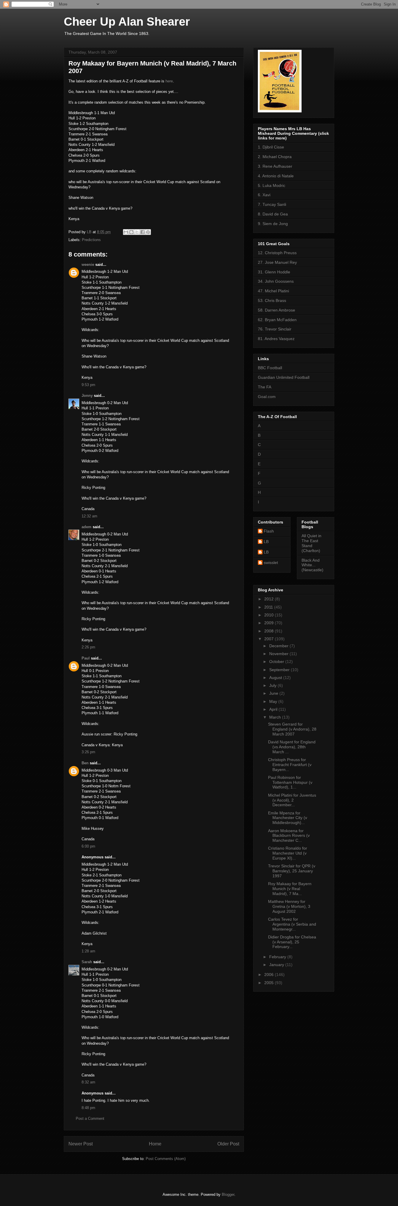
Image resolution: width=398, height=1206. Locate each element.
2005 (269, 982)
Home (155, 1143)
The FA (264, 387)
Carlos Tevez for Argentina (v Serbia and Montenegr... (292, 924)
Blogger (228, 1194)
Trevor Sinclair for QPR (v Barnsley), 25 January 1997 (291, 871)
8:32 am (88, 1082)
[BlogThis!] (131, 232)
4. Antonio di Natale (276, 176)
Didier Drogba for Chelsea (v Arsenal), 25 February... (292, 942)
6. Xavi (264, 194)
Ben (85, 763)
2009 (269, 622)
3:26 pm (88, 752)
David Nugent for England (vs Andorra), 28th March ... (292, 747)
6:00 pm (88, 846)
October (277, 661)
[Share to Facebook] (142, 232)
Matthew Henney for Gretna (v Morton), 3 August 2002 (289, 906)
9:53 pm (88, 385)
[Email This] (126, 232)
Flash (269, 531)
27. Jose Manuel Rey (277, 262)
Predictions (91, 240)
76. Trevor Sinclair (274, 329)
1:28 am (88, 951)
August (276, 677)
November (279, 653)
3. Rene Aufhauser (275, 166)
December (279, 645)
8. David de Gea (273, 214)
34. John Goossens (276, 281)
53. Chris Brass (272, 300)
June (274, 693)
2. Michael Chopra (275, 156)
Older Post (228, 1143)
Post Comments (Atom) (166, 1159)
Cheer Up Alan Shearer (127, 21)
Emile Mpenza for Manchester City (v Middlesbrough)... (287, 818)
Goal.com (267, 396)
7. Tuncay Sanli (272, 204)
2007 (269, 638)
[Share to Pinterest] (148, 232)
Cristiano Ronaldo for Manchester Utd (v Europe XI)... (287, 853)
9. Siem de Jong (273, 223)
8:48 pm (88, 1108)
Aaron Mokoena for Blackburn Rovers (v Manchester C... (289, 835)
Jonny (87, 395)
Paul (86, 658)
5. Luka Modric (271, 185)
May (273, 701)
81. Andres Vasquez (276, 338)
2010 (269, 615)
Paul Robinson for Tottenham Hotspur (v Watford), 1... (290, 782)
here (169, 81)
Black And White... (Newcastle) (312, 565)
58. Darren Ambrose (276, 310)
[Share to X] (137, 232)
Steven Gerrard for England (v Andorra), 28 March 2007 (292, 729)
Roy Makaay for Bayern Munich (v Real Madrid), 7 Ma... (289, 888)
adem (86, 527)
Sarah (87, 962)
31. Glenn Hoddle (274, 272)
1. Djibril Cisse (271, 147)
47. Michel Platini (273, 291)
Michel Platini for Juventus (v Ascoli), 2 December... (292, 800)
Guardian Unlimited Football (283, 377)
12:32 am (89, 516)
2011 (269, 607)
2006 (269, 974)
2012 (269, 599)
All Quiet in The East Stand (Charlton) (311, 543)
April (274, 709)
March (275, 717)
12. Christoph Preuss (277, 252)
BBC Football (270, 367)
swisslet (271, 562)
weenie (88, 264)
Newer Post (80, 1143)
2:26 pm (88, 647)
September (280, 669)
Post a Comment (90, 1118)
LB (266, 541)
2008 (269, 631)
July (273, 685)
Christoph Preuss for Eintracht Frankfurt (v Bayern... (289, 764)
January (277, 964)
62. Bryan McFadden (277, 319)
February (278, 956)
